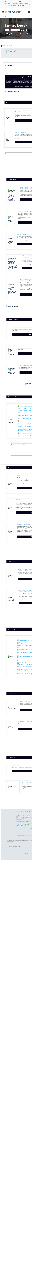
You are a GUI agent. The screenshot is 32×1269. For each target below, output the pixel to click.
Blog (8, 34)
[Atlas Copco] (26, 815)
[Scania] (26, 824)
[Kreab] (23, 824)
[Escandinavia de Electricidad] (17, 449)
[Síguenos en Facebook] (8, 50)
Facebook (25, 790)
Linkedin (25, 788)
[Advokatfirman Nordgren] (24, 821)
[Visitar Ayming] (27, 828)
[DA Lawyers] (25, 817)
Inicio (4, 34)
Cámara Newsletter (17, 46)
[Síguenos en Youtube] (8, 52)
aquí (11, 3)
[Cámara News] (9, 65)
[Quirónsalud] (20, 815)
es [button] (5, 16)
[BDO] (17, 821)
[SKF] (30, 821)
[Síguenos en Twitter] (12, 50)
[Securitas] (19, 824)
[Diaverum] (19, 817)
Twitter (24, 787)
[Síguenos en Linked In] (16, 50)
